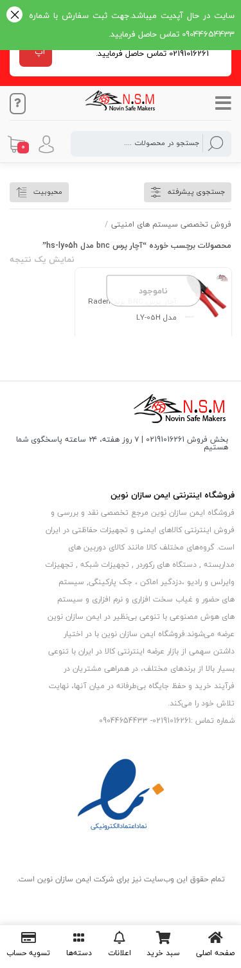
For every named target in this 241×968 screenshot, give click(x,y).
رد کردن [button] (14, 15)
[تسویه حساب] (28, 937)
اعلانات (119, 953)
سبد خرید (163, 953)
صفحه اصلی (215, 953)
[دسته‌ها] (79, 937)
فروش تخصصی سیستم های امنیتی (171, 224)
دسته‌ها (79, 953)
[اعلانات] (119, 937)
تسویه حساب (28, 953)
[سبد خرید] (163, 937)
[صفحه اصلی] (215, 937)
